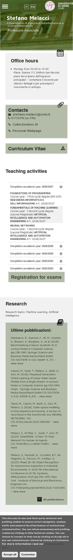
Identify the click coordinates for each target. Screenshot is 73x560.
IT (26, 6)
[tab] (36, 186)
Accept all (10, 554)
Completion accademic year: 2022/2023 (31, 268)
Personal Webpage (27, 131)
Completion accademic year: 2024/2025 (31, 253)
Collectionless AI (25, 124)
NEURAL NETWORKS (22, 225)
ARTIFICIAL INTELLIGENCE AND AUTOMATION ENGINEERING (30, 218)
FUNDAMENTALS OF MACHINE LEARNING (34, 207)
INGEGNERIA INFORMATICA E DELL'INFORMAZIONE (27, 201)
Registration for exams (36, 277)
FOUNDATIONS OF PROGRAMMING (30, 193)
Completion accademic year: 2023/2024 (31, 261)
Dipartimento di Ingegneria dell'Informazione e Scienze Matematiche (35, 24)
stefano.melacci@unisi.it (31, 114)
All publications (53, 499)
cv (39, 148)
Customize (28, 554)
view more (17, 363)
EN (33, 6)
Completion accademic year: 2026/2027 (31, 186)
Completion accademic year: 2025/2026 (31, 246)
